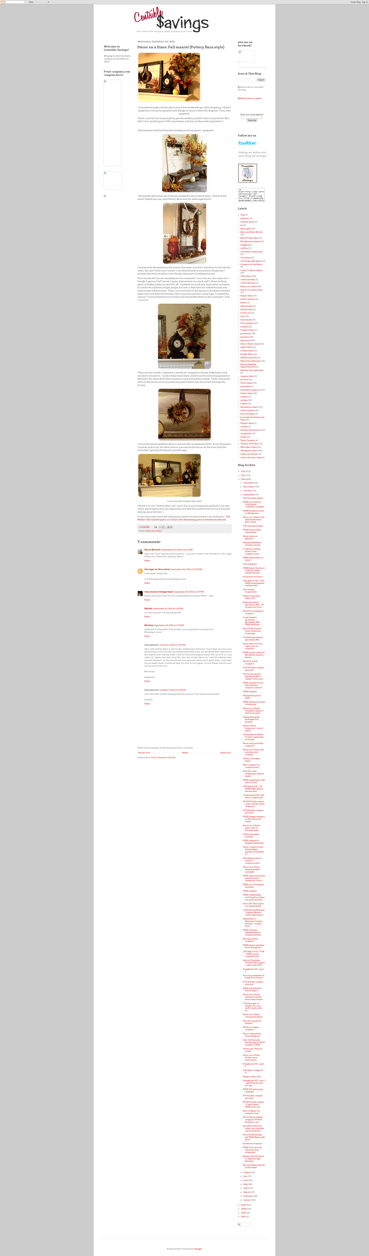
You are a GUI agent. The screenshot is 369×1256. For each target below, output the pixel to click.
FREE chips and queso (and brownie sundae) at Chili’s (254, 878)
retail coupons (247, 410)
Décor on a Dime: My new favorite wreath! (253, 752)
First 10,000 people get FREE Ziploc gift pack (254, 1137)
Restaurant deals (249, 407)
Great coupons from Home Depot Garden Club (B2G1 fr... (253, 850)
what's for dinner (249, 454)
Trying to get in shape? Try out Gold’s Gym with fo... (252, 1007)
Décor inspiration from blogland (252, 1034)
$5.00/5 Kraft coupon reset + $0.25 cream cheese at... (253, 803)
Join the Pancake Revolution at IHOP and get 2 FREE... (254, 1042)
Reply (147, 560)
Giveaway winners (252, 1143)
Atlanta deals (247, 222)
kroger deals (246, 354)
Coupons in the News (251, 264)
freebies (244, 326)
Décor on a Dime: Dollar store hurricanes (251, 1057)
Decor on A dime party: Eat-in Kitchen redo (251, 827)
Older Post (225, 752)
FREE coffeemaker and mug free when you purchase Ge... (254, 897)
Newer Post (144, 752)
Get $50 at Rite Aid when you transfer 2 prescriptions (253, 1128)
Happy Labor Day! (252, 1076)
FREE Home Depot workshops (252, 531)
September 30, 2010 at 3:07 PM (189, 592)
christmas (245, 257)
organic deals (247, 376)
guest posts (246, 340)
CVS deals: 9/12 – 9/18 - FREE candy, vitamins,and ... (253, 954)
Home (185, 752)
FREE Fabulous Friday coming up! (254, 703)
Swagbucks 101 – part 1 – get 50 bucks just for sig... (254, 1082)
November (249, 486)
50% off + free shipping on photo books (253, 773)
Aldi (242, 215)
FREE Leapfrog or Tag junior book (254, 781)
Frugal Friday (247, 330)
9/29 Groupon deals (253, 526)
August (247, 1172)
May (245, 1184)
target (243, 437)
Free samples (247, 323)
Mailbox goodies (248, 357)
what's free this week (251, 457)
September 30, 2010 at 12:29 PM (186, 569)
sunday (244, 426)
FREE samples (250, 691)
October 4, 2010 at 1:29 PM (172, 645)
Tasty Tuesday (247, 440)
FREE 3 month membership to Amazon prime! (252, 932)
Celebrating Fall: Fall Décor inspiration (253, 796)
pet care (244, 379)
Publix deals (246, 393)
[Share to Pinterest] (171, 527)
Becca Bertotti (152, 550)
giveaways (245, 333)
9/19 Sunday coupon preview (253, 811)
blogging (244, 245)
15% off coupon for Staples (252, 1022)
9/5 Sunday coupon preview (253, 1096)
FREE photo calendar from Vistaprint (253, 946)
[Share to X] (165, 527)
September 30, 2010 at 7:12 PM (169, 625)
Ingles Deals (246, 347)
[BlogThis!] (163, 527)
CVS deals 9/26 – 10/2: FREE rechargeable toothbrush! (254, 583)
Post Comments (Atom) (163, 757)
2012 (243, 471)
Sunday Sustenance (250, 430)
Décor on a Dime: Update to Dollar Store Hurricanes (253, 997)
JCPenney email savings (251, 835)
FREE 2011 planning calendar (253, 1090)
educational (246, 306)
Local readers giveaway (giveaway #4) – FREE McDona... (252, 621)
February (248, 1196)
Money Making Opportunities (248, 365)
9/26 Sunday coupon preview (253, 668)
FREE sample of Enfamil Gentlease (253, 841)
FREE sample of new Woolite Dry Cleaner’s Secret (253, 685)
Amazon (244, 218)
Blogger (198, 1249)
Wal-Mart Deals (248, 447)
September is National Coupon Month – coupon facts (253, 922)
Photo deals (246, 383)
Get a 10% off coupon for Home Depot (253, 904)
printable (245, 386)
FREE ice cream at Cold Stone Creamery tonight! (253, 504)
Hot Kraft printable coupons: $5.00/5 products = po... (253, 1119)
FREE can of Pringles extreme (253, 885)
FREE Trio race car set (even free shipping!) (252, 1149)
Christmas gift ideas (250, 261)
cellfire (244, 248)
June (245, 1180)
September (249, 494)
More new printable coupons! (253, 744)
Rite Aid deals (247, 414)
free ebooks (246, 320)
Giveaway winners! (253, 576)
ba (241, 225)
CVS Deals (245, 276)
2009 (243, 1205)
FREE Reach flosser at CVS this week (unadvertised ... (254, 570)
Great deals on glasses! (250, 537)
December (248, 483)
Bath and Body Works (251, 232)
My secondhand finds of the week (254, 1166)
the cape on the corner (157, 569)
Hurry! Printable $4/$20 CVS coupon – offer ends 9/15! (254, 962)
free (242, 316)
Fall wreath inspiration (250, 590)
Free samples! (250, 564)
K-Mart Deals (247, 350)
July (245, 1176)
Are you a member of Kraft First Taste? (253, 976)
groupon (244, 337)
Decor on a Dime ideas (251, 290)
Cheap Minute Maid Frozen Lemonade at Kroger (253, 737)
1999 (243, 1216)
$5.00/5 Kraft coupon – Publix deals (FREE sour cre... (253, 1104)
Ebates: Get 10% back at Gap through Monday (253, 1158)
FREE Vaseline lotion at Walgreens (253, 512)
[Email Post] (155, 527)
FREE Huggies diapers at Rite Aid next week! (254, 819)
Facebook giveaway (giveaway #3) (253, 638)
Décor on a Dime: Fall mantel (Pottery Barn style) (253, 519)
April (246, 1188)
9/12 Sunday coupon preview (253, 983)
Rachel (148, 608)
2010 (243, 479)
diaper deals (246, 295)
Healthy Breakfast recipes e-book (252, 543)
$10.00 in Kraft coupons (250, 662)
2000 (243, 1213)
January (247, 1200)
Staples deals (247, 423)
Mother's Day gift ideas (252, 370)
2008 (243, 1209)
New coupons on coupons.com (251, 766)
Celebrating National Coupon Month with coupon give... (254, 912)
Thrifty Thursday (249, 443)
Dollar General (247, 299)
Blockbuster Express (250, 241)
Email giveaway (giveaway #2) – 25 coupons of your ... (253, 604)
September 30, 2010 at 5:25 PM (168, 608)
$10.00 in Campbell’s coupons (253, 612)
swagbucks (246, 433)
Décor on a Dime (153, 531)
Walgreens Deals (249, 450)
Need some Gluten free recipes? (252, 989)
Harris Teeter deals (250, 344)
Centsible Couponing (251, 251)
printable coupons (249, 390)
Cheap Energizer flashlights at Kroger (251, 719)
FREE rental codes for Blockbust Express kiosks (254, 654)
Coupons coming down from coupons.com (251, 551)
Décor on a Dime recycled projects (253, 1015)
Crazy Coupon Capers (251, 270)
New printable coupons (250, 940)
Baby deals (245, 229)
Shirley (148, 625)
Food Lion (245, 313)
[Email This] (160, 527)
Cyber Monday (248, 283)
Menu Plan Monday (250, 361)
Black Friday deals (249, 238)
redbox (244, 403)
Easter (243, 302)
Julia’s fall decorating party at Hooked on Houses (198, 519)
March (247, 1192)
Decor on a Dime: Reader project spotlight (251, 869)
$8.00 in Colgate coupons (251, 1028)
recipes (244, 400)
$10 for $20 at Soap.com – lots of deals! (253, 728)
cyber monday (247, 279)
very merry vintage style (158, 592)
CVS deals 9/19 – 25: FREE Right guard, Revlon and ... (253, 788)
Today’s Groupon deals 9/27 (251, 597)
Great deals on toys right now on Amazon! (252, 646)
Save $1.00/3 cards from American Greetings (252, 630)
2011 (243, 475)
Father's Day (246, 309)
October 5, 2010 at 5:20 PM (172, 690)
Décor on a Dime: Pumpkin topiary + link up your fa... (253, 710)
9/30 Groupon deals (253, 498)
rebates (244, 396)
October (247, 490)
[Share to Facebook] (168, 527)
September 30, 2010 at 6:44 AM (177, 550)
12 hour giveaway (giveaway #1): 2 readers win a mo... (253, 676)
